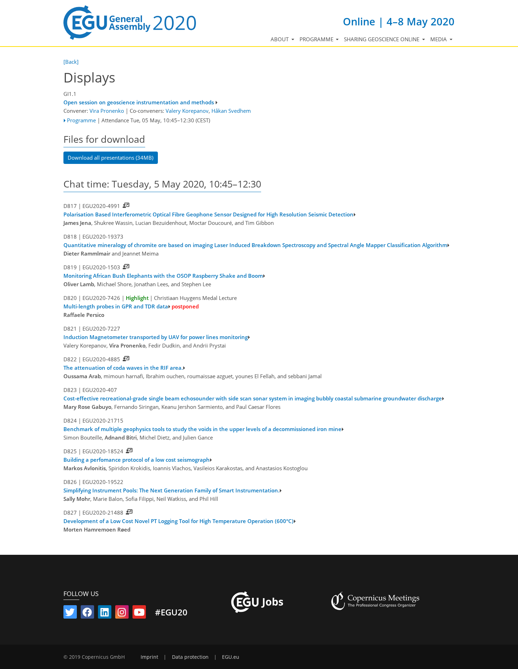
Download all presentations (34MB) (110, 157)
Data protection (190, 657)
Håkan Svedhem (231, 110)
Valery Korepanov (187, 110)
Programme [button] (317, 39)
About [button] (280, 39)
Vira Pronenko (107, 110)
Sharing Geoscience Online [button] (382, 39)
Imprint (149, 657)
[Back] (71, 61)
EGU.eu (230, 657)
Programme (81, 120)
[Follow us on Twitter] (70, 613)
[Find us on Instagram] (122, 613)
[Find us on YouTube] (139, 613)
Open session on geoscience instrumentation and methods (138, 102)
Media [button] (439, 39)
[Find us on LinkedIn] (104, 613)
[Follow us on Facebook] (87, 613)
